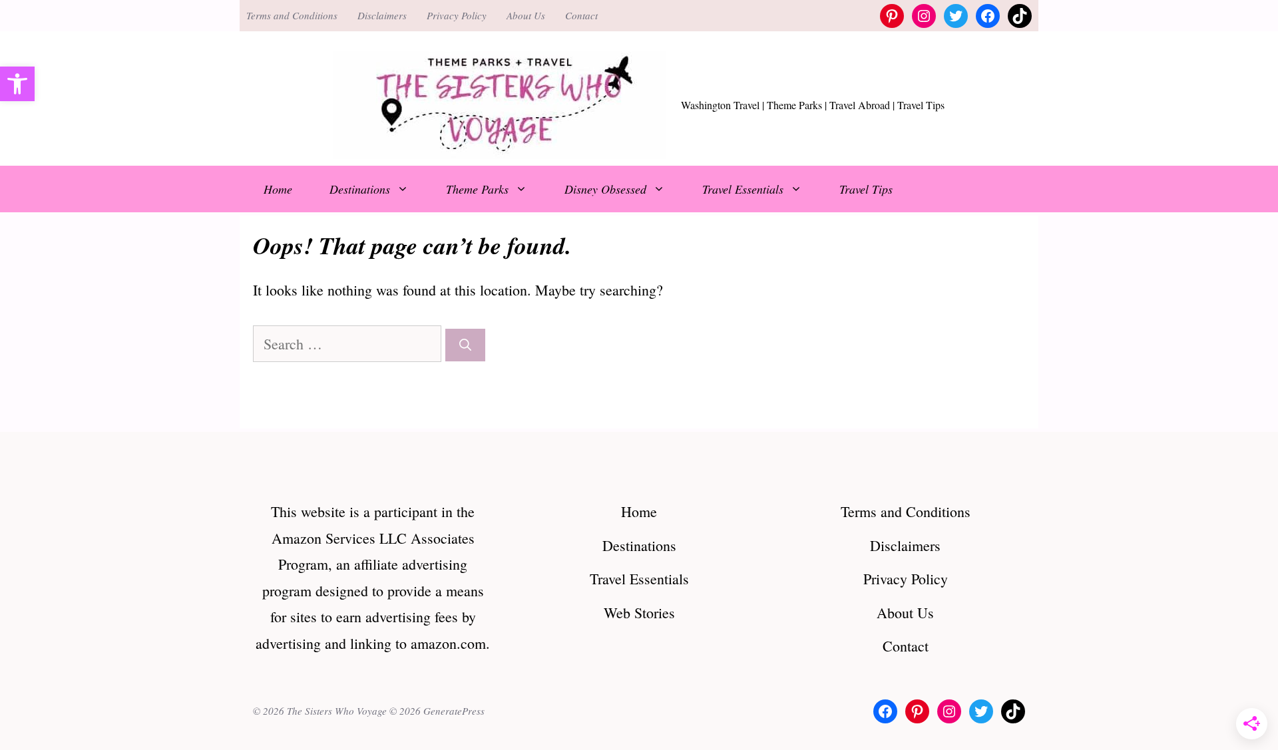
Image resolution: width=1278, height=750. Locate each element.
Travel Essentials (742, 189)
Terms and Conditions (291, 15)
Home (278, 189)
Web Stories (639, 612)
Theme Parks (477, 189)
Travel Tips (866, 189)
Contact (581, 15)
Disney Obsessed (605, 189)
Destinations (359, 189)
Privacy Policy (457, 15)
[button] (17, 84)
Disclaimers (382, 15)
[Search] (465, 345)
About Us (526, 15)
